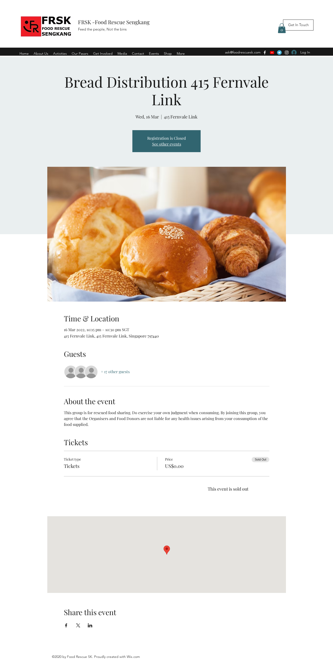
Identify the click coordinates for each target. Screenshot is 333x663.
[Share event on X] (78, 625)
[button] (282, 28)
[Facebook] (264, 52)
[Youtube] (272, 52)
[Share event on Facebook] (66, 625)
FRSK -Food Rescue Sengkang (114, 22)
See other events (166, 144)
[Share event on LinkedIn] (90, 625)
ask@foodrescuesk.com (243, 52)
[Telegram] (279, 52)
